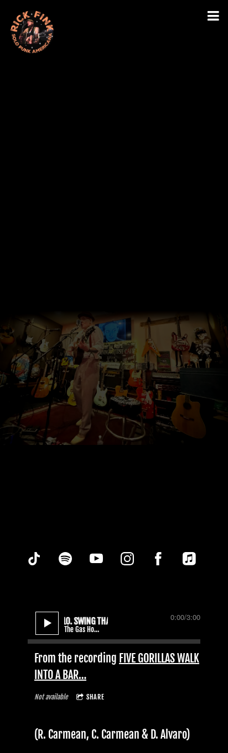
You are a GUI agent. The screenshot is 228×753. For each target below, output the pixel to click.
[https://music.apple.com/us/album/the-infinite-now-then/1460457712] (189, 558)
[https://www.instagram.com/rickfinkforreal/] (127, 558)
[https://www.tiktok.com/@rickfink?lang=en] (34, 558)
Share (95, 697)
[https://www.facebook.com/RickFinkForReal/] (158, 558)
